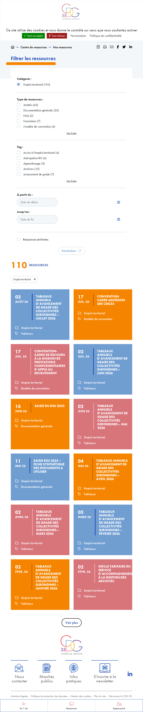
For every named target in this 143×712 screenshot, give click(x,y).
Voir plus (71, 622)
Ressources (71, 708)
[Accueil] (12, 47)
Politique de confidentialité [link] (106, 36)
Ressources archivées (35, 239)
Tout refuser (58, 36)
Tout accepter (34, 36)
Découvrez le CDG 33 (120, 696)
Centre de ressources (34, 47)
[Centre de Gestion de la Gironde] (71, 645)
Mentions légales (19, 696)
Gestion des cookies (81, 696)
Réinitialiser (69, 251)
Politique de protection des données (49, 696)
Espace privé (119, 708)
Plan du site (100, 696)
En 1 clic (24, 708)
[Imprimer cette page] (105, 47)
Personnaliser (78, 36)
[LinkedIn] (130, 674)
